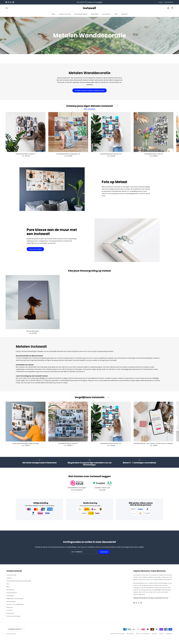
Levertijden (10, 596)
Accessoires (106, 14)
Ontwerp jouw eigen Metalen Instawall (89, 106)
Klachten (10, 607)
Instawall (13, 634)
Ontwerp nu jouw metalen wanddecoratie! (89, 90)
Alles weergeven (89, 109)
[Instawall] (89, 8)
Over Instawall (11, 575)
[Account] (167, 8)
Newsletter (10, 590)
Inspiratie (124, 14)
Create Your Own (64, 14)
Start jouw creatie (35, 249)
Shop (53, 14)
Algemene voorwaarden (15, 598)
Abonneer (104, 552)
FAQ (8, 584)
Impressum (10, 613)
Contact (160, 2)
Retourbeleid (11, 601)
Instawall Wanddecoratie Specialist (19, 581)
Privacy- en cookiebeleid (15, 604)
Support (9, 578)
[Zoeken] (7, 8)
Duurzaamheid (168, 2)
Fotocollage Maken (80, 14)
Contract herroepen (14, 616)
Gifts (115, 14)
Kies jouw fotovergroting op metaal (89, 270)
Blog (8, 587)
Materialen (94, 14)
